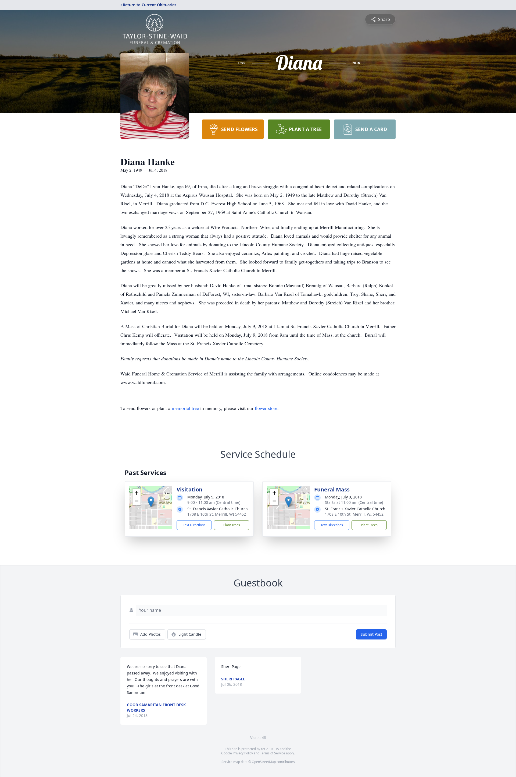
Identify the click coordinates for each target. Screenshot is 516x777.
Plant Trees (231, 525)
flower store (266, 408)
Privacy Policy (243, 753)
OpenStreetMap (264, 762)
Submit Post (371, 634)
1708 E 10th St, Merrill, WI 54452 (216, 514)
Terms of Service (272, 753)
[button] (151, 501)
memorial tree (185, 408)
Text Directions (194, 525)
